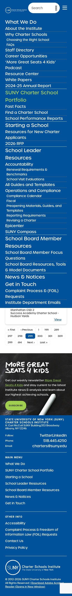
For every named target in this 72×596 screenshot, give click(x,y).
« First (11, 329)
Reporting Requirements (26, 215)
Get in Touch (20, 284)
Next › (31, 342)
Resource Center (22, 74)
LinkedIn (59, 435)
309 (60, 336)
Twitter (46, 435)
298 (20, 336)
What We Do (21, 21)
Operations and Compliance (33, 190)
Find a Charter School (26, 112)
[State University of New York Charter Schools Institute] (16, 10)
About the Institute (23, 28)
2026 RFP (14, 143)
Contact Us (14, 541)
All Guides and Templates (30, 184)
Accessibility (15, 523)
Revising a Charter (21, 220)
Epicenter (14, 226)
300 (39, 336)
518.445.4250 (55, 440)
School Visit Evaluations (25, 179)
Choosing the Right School (27, 40)
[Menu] (65, 8)
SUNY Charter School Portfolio (29, 470)
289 (56, 329)
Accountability (19, 164)
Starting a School (26, 125)
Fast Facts (15, 106)
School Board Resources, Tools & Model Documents (35, 267)
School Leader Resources (25, 483)
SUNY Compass (20, 232)
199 (47, 329)
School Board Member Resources (32, 490)
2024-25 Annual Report (28, 86)
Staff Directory (19, 50)
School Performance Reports (34, 118)
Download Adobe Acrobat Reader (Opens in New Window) (34, 584)
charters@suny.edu (49, 446)
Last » (44, 342)
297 (10, 336)
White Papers (18, 80)
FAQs (10, 45)
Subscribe (16, 405)
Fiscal (11, 201)
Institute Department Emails (33, 302)
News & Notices (25, 276)
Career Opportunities (26, 56)
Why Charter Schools (26, 34)
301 (50, 336)
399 (10, 342)
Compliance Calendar (24, 196)
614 (20, 342)
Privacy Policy (16, 547)
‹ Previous (27, 329)
